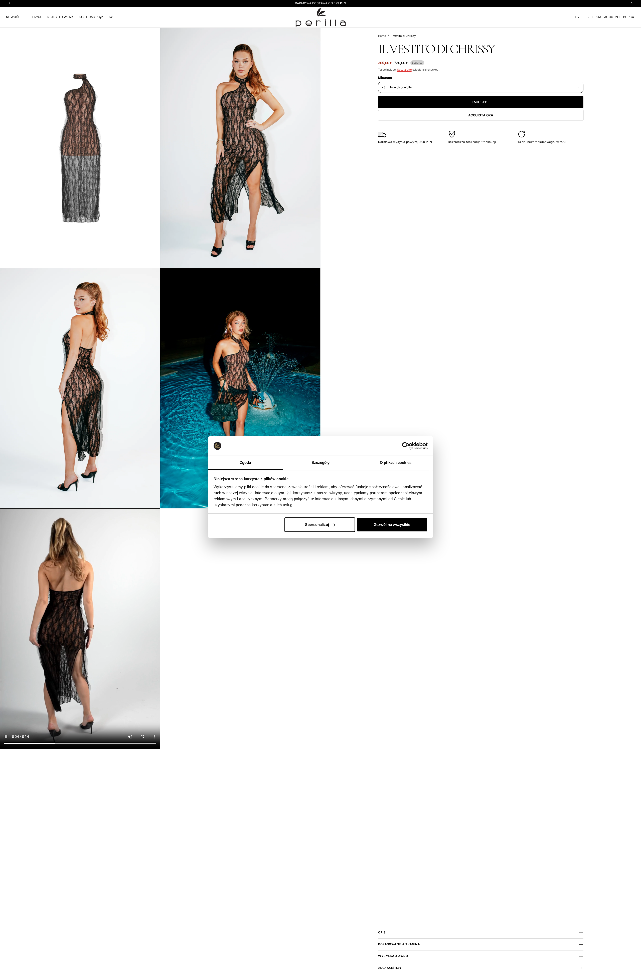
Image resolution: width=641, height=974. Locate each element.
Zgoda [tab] (245, 462)
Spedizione (404, 69)
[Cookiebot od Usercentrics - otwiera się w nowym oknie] (406, 446)
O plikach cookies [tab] (395, 462)
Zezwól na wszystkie (392, 524)
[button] (594, 17)
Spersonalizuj (317, 524)
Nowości (14, 17)
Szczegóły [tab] (320, 462)
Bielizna (34, 17)
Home (382, 36)
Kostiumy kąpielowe (96, 17)
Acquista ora (480, 115)
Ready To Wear (60, 17)
